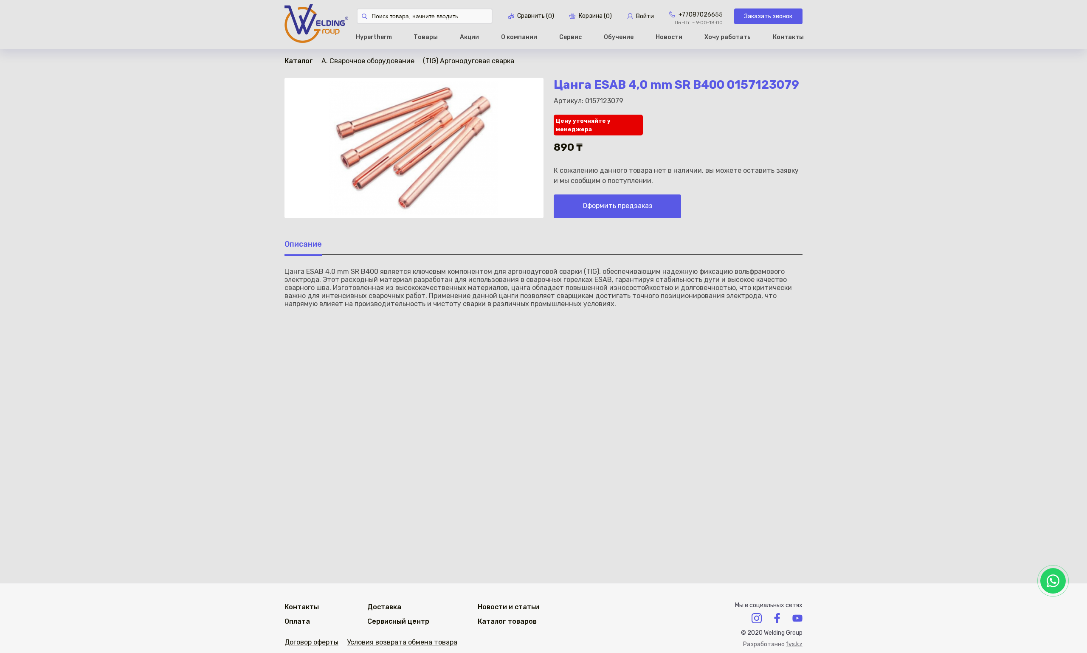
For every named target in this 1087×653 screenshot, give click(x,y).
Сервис (570, 37)
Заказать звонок (768, 16)
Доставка (384, 607)
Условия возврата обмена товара (402, 642)
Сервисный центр (398, 621)
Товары (426, 37)
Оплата (297, 621)
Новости (669, 37)
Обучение (619, 37)
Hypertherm (374, 37)
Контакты (788, 37)
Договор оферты (311, 642)
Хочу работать (727, 37)
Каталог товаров (507, 621)
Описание (303, 244)
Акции (469, 37)
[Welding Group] (316, 24)
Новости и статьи (508, 607)
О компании (519, 37)
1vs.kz (794, 644)
